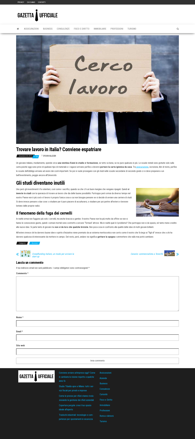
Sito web (20, 345)
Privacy (21, 2)
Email (19, 331)
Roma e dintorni (107, 416)
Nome (19, 317)
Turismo (131, 28)
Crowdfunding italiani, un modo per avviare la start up (53, 255)
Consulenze (63, 28)
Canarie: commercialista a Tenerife (147, 254)
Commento (22, 273)
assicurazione (142, 167)
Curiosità (103, 394)
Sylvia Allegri (49, 156)
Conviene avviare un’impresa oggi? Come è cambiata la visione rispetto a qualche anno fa (77, 376)
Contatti (42, 2)
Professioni (116, 28)
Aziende (103, 378)
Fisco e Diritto (81, 28)
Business (48, 28)
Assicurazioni (31, 28)
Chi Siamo (31, 2)
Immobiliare (100, 28)
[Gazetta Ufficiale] (18, 29)
